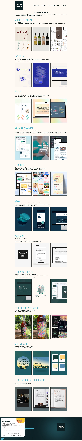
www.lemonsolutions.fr (31, 274)
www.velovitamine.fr (29, 346)
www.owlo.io (38, 202)
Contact (64, 5)
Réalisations (36, 5)
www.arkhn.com (35, 94)
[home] (20, 5)
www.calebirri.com (23, 238)
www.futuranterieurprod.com (27, 382)
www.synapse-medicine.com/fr (33, 129)
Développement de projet (54, 5)
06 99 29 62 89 (27, 434)
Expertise (43, 5)
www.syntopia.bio (30, 58)
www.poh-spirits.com (31, 310)
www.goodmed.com (32, 167)
